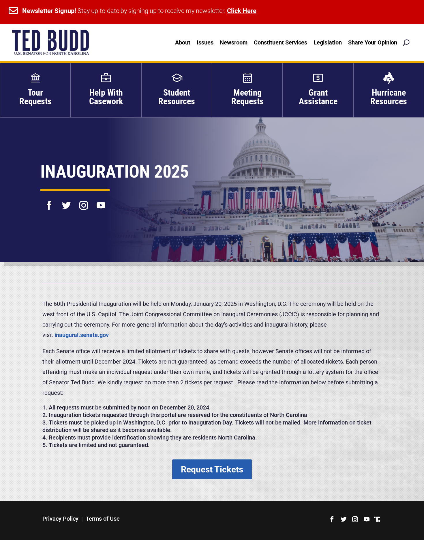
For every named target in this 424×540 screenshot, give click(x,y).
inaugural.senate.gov (82, 335)
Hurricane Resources (388, 96)
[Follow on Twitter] (66, 201)
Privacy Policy (60, 518)
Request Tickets (212, 469)
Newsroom (233, 42)
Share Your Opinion (372, 42)
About (182, 42)
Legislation (328, 42)
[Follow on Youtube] (101, 201)
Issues (205, 42)
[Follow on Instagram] (83, 201)
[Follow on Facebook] (49, 201)
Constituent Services (280, 42)
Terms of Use (103, 518)
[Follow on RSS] (377, 519)
